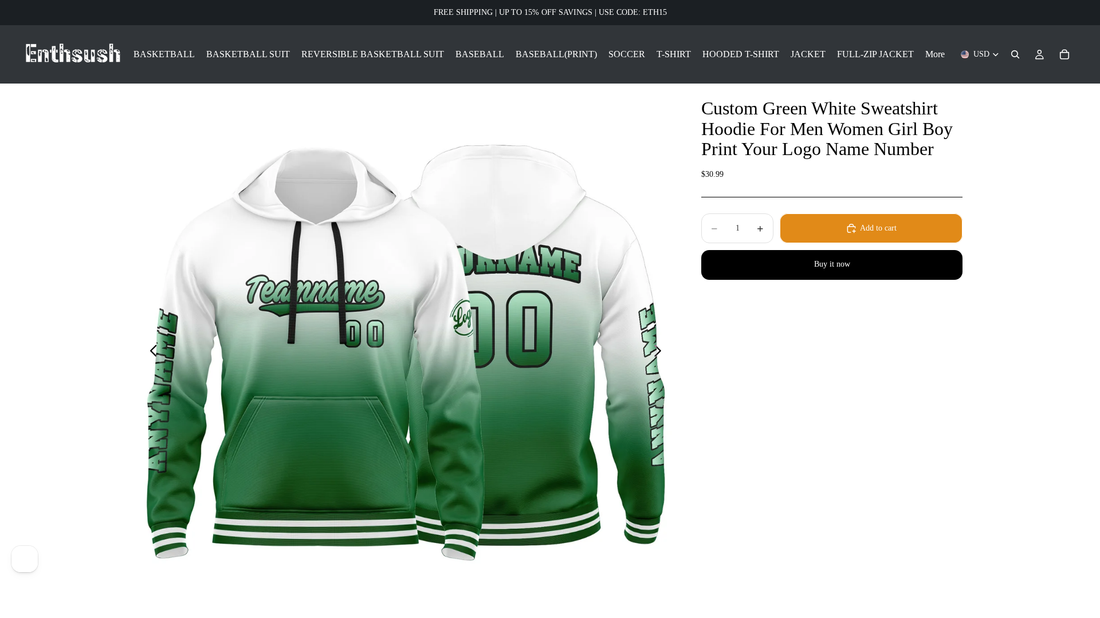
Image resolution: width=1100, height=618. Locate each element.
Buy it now (832, 264)
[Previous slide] (150, 352)
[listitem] (935, 54)
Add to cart (878, 228)
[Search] (1015, 54)
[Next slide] (661, 352)
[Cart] (1064, 54)
